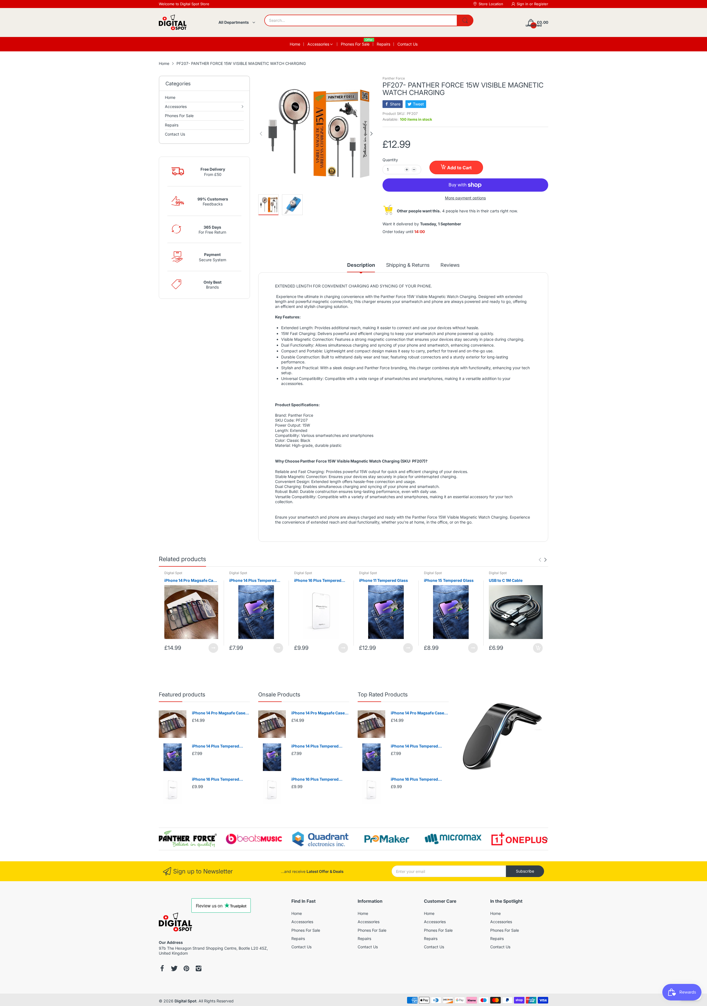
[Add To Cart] (538, 648)
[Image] (502, 737)
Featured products (182, 694)
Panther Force (393, 78)
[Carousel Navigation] (542, 560)
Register (541, 4)
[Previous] (371, 134)
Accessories (302, 921)
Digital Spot (173, 573)
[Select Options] (213, 648)
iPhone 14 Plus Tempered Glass (252, 580)
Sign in (523, 4)
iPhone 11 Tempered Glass (383, 580)
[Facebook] (162, 969)
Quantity (390, 159)
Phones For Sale (305, 930)
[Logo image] (188, 839)
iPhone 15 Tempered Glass (449, 580)
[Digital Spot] (172, 22)
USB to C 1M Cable (506, 580)
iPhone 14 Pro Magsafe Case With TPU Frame (191, 580)
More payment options (465, 198)
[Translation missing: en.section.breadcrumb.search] (465, 20)
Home (296, 913)
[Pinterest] (186, 969)
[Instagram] (198, 969)
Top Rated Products (383, 694)
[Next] (261, 134)
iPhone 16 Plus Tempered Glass (317, 580)
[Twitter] (174, 969)
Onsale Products (279, 694)
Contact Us (301, 946)
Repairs (298, 938)
